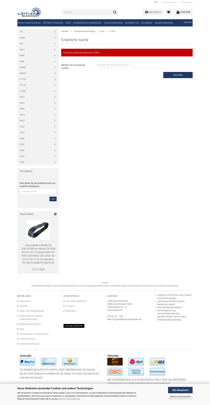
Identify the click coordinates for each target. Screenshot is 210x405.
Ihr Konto (70, 306)
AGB (22, 329)
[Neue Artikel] (55, 214)
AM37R (23, 73)
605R (22, 61)
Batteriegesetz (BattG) (30, 324)
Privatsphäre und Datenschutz (34, 334)
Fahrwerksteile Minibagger (87, 23)
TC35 (22, 138)
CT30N (23, 91)
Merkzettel (188, 2)
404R (22, 55)
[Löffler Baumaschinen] (37, 12)
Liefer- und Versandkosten (32, 311)
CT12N (23, 85)
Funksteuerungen (113, 23)
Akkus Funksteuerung (29, 23)
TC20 (22, 126)
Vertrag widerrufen (74, 326)
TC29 (22, 132)
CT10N (23, 79)
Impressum (25, 301)
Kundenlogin (171, 2)
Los (53, 199)
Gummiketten (132, 23)
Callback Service (27, 339)
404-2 (22, 49)
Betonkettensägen (53, 23)
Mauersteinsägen (164, 23)
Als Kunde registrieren (76, 301)
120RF (22, 38)
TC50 (22, 156)
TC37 (22, 144)
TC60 (22, 162)
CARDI (68, 23)
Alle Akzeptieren (180, 390)
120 (21, 32)
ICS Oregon (146, 23)
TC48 (22, 150)
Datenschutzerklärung (69, 399)
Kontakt (188, 22)
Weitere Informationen (180, 396)
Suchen (177, 75)
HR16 (22, 103)
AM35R (23, 67)
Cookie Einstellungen (29, 344)
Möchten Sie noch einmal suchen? (73, 66)
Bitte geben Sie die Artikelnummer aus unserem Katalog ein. (37, 184)
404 (21, 43)
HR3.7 (22, 120)
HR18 (22, 109)
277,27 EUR (38, 269)
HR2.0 (22, 115)
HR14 (22, 97)
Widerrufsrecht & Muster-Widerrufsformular (32, 317)
